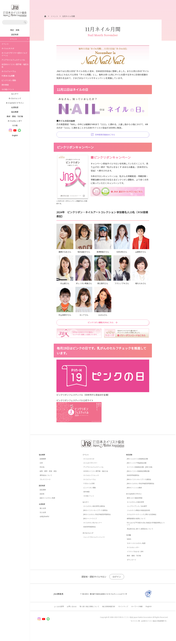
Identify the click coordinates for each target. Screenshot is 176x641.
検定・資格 (14, 30)
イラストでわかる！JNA (135, 551)
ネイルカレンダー (15, 121)
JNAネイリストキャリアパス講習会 (95, 510)
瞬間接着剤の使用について (136, 518)
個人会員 (43, 508)
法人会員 (43, 512)
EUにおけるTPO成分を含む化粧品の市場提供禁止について (146, 524)
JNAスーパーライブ (90, 518)
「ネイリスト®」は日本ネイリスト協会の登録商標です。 (148, 621)
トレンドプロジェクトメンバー (94, 537)
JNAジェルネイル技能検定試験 (137, 459)
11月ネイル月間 (88, 483)
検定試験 (129, 455)
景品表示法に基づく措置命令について (140, 529)
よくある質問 (59, 606)
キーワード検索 (137, 606)
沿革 (41, 463)
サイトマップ (123, 606)
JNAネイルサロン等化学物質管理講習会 (97, 514)
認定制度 (14, 34)
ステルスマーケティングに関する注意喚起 (141, 514)
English (15, 135)
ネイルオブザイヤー (90, 463)
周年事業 (5, 85)
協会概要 (14, 112)
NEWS (129, 539)
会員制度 (14, 107)
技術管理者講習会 (89, 527)
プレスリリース (45, 479)
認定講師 (43, 490)
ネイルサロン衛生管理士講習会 (94, 506)
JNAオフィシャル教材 (134, 488)
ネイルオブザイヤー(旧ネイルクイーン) (14, 54)
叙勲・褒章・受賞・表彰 (48, 471)
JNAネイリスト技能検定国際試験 (138, 471)
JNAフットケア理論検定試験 (136, 463)
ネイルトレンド (15, 98)
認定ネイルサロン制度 (47, 498)
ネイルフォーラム (9, 71)
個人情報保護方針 (108, 606)
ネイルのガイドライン (15, 103)
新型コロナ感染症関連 (134, 498)
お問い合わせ (72, 606)
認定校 (42, 494)
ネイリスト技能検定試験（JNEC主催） (140, 467)
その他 (15, 125)
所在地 (42, 467)
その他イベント (8, 89)
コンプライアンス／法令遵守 (137, 506)
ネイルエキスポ (8, 48)
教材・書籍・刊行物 (15, 116)
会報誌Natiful (44, 516)
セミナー (14, 94)
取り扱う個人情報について (89, 606)
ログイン (117, 576)
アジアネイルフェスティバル (13, 60)
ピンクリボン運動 (9, 80)
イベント (5, 44)
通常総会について (46, 475)
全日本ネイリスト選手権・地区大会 (15, 65)
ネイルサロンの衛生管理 (135, 502)
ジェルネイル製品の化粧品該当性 (138, 510)
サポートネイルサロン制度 (136, 543)
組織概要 (43, 459)
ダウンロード (131, 560)
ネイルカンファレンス (91, 475)
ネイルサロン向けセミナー (92, 523)
